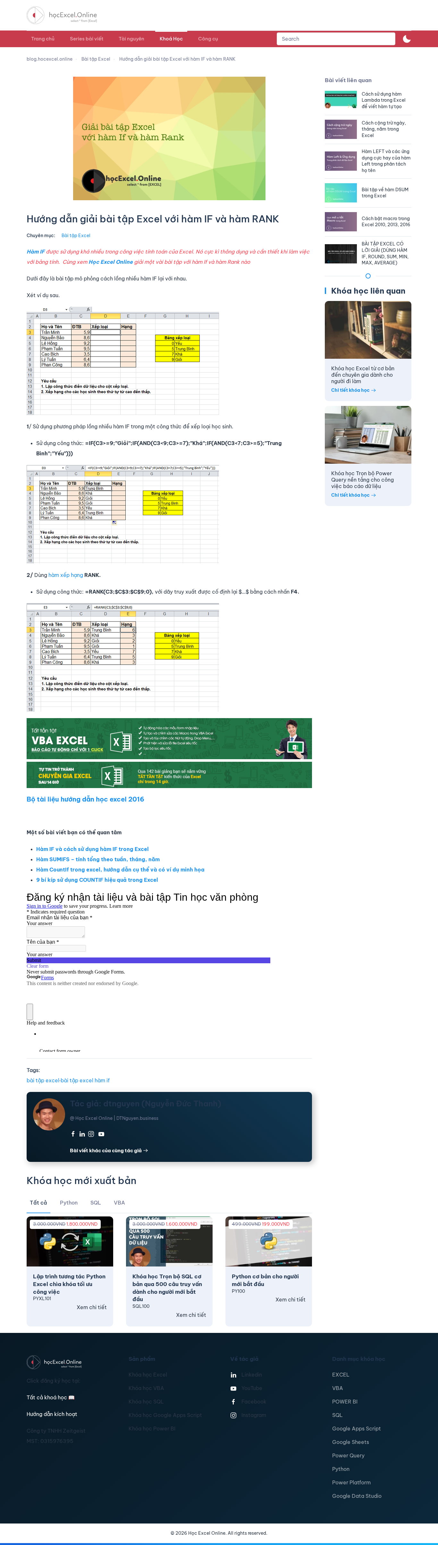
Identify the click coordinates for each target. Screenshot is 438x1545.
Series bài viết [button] (86, 39)
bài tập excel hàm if (85, 1080)
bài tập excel (43, 1080)
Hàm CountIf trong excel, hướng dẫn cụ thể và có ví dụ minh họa (120, 869)
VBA (337, 1388)
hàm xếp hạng (66, 575)
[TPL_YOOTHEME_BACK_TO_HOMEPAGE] (68, 15)
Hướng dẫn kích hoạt (52, 1414)
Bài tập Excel (76, 235)
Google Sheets (350, 1442)
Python (341, 1469)
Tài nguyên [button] (131, 39)
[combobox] (336, 38)
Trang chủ (43, 39)
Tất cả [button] (38, 1202)
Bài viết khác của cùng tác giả (106, 1150)
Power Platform (351, 1482)
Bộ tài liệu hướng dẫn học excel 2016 (85, 799)
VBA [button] (119, 1202)
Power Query (348, 1455)
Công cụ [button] (208, 39)
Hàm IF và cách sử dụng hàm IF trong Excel (92, 849)
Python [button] (69, 1202)
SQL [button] (95, 1202)
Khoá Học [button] (171, 39)
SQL (337, 1415)
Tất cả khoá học (51, 1397)
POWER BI (345, 1401)
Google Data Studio (357, 1496)
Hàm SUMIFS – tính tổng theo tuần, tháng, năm (98, 859)
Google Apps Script (356, 1428)
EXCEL (341, 1374)
